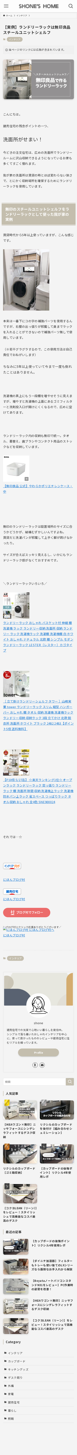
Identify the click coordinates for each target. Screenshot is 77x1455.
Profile (38, 1052)
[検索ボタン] (71, 6)
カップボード (17, 1361)
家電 (11, 1394)
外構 (11, 1386)
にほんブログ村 (14, 879)
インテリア (15, 39)
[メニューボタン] (6, 6)
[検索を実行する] (70, 1082)
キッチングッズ (18, 1369)
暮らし (12, 1410)
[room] (35, 1065)
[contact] (42, 1065)
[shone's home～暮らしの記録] (38, 6)
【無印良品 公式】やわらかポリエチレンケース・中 (38, 489)
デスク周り (15, 1377)
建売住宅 (14, 1402)
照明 (11, 1419)
